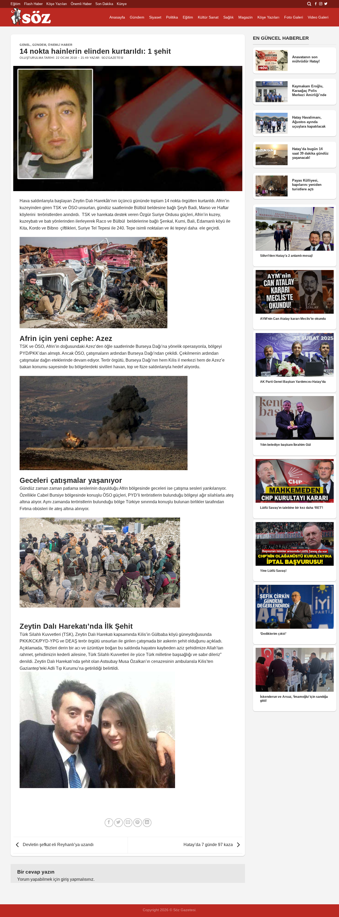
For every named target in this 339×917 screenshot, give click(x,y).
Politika (172, 17)
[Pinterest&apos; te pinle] (137, 822)
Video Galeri (318, 17)
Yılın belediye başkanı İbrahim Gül (285, 444)
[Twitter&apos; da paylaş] (118, 822)
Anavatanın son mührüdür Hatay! (306, 59)
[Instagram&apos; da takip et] (320, 4)
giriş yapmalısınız (77, 879)
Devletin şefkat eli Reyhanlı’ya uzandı (57, 845)
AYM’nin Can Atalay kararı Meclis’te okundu (293, 318)
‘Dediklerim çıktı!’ (273, 633)
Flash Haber (33, 4)
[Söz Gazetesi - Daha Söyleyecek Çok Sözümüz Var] (37, 17)
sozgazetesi (112, 57)
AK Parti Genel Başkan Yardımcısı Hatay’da (293, 381)
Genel (25, 44)
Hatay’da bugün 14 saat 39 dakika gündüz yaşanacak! (310, 153)
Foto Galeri (293, 17)
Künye (122, 4)
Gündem (137, 17)
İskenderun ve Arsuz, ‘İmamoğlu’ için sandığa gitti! (294, 698)
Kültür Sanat (208, 17)
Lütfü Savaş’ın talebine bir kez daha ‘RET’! (291, 507)
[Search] (309, 4)
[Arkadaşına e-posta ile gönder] (128, 822)
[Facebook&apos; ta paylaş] (109, 822)
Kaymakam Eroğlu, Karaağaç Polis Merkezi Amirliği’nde (309, 90)
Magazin (245, 17)
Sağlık (228, 17)
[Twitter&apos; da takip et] (325, 4)
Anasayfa (117, 17)
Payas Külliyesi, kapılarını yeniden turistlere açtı (307, 184)
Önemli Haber (81, 4)
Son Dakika (104, 4)
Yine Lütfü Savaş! (273, 570)
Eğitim (15, 4)
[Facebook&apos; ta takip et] (315, 4)
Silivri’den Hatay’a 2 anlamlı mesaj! (286, 255)
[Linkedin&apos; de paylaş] (147, 822)
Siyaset (155, 17)
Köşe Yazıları (56, 4)
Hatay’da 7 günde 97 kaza (209, 845)
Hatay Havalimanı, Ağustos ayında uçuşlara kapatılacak (308, 121)
